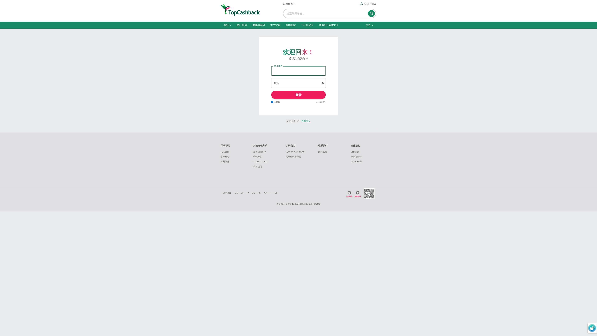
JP (248, 192)
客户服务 (225, 156)
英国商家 (291, 25)
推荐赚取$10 (259, 151)
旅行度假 (242, 25)
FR (259, 192)
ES (276, 192)
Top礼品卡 (307, 25)
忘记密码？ (321, 101)
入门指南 (225, 151)
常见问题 (225, 161)
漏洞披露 (322, 151)
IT (271, 192)
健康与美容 (258, 25)
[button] (289, 4)
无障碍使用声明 (293, 156)
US (242, 192)
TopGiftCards (260, 161)
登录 (298, 95)
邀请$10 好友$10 (328, 25)
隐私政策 (355, 151)
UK (236, 192)
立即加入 (305, 121)
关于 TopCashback (295, 151)
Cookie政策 (356, 161)
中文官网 (275, 25)
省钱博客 (257, 156)
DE (253, 192)
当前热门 (257, 166)
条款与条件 (356, 156)
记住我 (277, 101)
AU (265, 192)
